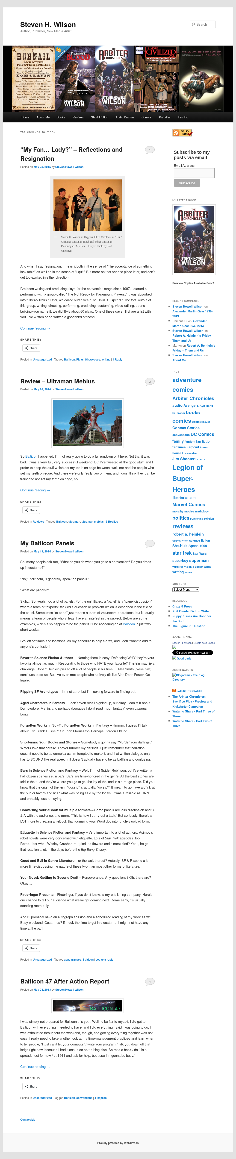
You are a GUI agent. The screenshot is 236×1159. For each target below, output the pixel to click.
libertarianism (184, 497)
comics (181, 420)
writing (106, 359)
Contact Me (27, 1119)
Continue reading (35, 328)
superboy (180, 560)
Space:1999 (198, 545)
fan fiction (203, 441)
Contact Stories (186, 427)
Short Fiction (99, 117)
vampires (177, 566)
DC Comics (202, 434)
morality (177, 511)
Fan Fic (183, 117)
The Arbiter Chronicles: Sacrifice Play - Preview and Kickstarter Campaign (192, 701)
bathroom (178, 413)
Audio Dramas (124, 117)
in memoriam (189, 453)
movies (189, 511)
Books (61, 117)
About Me (43, 117)
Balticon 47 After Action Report (64, 981)
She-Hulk (180, 545)
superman (199, 560)
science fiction (199, 540)
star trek (182, 552)
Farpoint (193, 447)
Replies (112, 521)
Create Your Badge (204, 642)
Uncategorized (42, 359)
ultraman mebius (93, 521)
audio (177, 405)
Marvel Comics (188, 504)
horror (204, 447)
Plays (80, 359)
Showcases (92, 359)
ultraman (74, 521)
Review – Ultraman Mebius (57, 381)
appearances (72, 959)
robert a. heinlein (188, 534)
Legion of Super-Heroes (187, 478)
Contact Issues (201, 421)
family (178, 441)
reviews (183, 526)
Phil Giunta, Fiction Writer (191, 611)
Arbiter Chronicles (193, 398)
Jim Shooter (183, 458)
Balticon (69, 359)
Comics (147, 117)
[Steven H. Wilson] (174, 648)
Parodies (165, 117)
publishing (196, 518)
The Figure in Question (188, 626)
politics (180, 517)
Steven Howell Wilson (69, 167)
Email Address (184, 165)
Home (25, 117)
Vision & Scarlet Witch (197, 566)
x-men (188, 572)
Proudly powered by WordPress (118, 1143)
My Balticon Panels (47, 543)
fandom (190, 441)
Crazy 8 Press (182, 606)
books (193, 412)
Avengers (191, 405)
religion (209, 519)
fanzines (179, 447)
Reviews (78, 117)
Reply (117, 359)
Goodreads (183, 658)
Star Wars (199, 553)
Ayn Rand (206, 406)
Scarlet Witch (180, 540)
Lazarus (200, 459)
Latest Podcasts (189, 691)
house (176, 453)
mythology (202, 511)
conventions (84, 1098)
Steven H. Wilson (48, 24)
